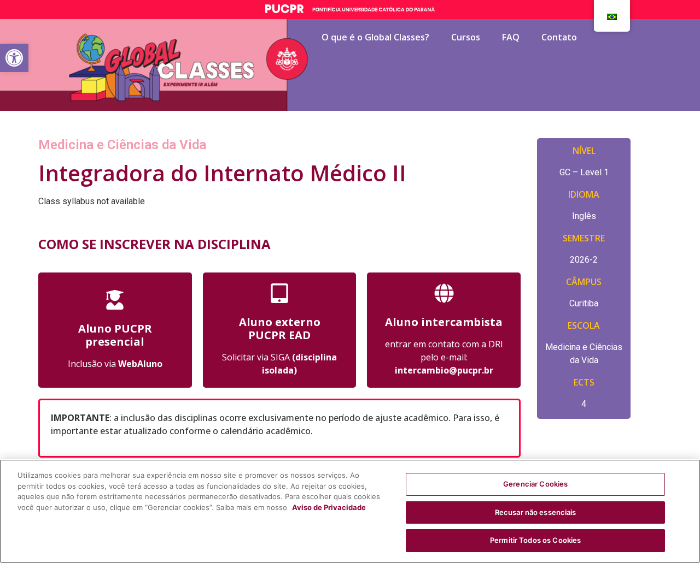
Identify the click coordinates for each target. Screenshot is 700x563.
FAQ (511, 37)
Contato (559, 37)
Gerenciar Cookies (535, 483)
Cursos (465, 37)
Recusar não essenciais (535, 512)
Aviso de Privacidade (329, 507)
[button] (14, 58)
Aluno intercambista (444, 322)
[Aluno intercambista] (444, 293)
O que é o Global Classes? (375, 37)
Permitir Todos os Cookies (535, 540)
